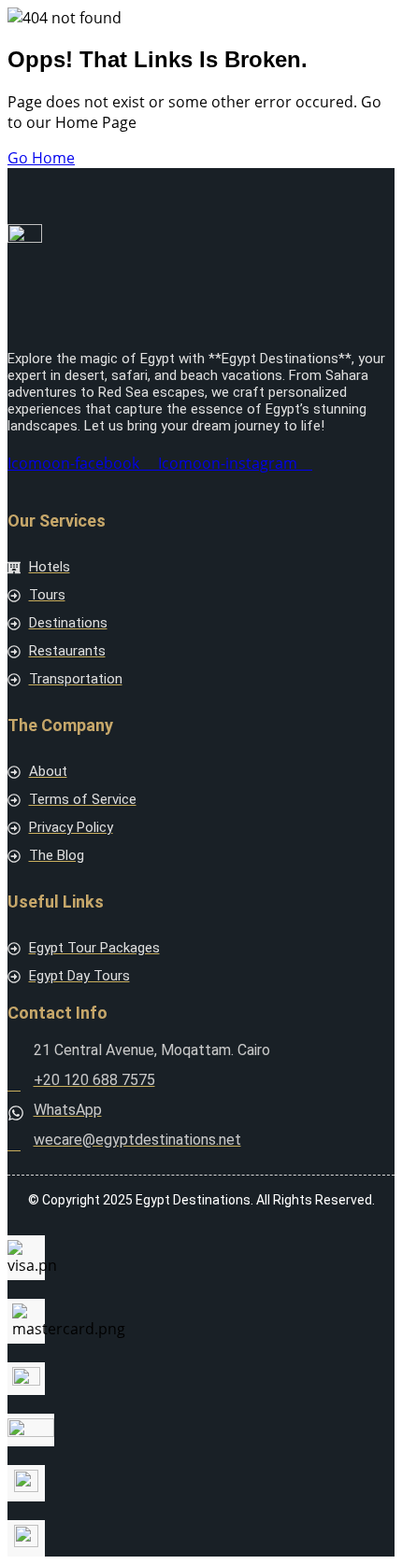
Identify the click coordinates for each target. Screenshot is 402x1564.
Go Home (41, 158)
